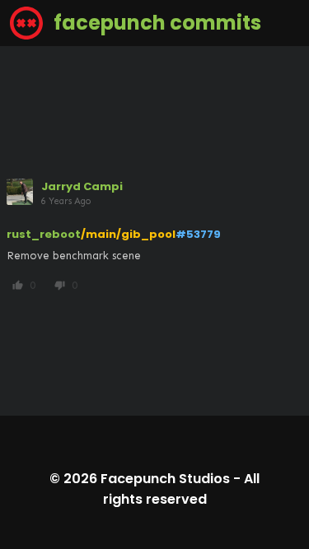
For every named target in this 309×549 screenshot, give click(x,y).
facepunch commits (155, 22)
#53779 (198, 234)
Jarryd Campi (82, 186)
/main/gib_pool (128, 234)
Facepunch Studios (165, 478)
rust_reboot (44, 234)
